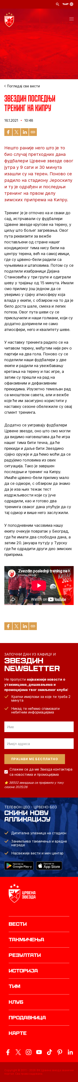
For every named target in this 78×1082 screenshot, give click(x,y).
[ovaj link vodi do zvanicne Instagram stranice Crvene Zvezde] (28, 1052)
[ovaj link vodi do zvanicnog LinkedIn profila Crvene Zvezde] (70, 1052)
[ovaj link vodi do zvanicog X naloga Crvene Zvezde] (18, 1052)
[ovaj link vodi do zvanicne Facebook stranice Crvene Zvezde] (7, 1052)
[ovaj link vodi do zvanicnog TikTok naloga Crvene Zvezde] (49, 1052)
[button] (71, 20)
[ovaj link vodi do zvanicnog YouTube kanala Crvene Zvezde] (39, 1052)
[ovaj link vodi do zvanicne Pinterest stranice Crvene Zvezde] (59, 1052)
